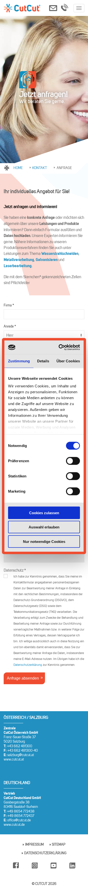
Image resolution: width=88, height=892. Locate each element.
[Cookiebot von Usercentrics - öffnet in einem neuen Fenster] (60, 347)
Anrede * (10, 326)
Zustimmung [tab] (19, 361)
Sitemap (59, 844)
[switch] (73, 461)
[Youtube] (53, 871)
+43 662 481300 (19, 746)
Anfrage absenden (23, 678)
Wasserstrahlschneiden (59, 254)
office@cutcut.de (19, 820)
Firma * (9, 305)
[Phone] (64, 9)
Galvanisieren (47, 260)
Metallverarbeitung (19, 260)
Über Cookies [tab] (68, 361)
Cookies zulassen (44, 513)
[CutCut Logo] (22, 8)
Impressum (34, 844)
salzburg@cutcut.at (20, 755)
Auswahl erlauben (44, 527)
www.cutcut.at (14, 759)
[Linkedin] (72, 871)
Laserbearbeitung (18, 266)
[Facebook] (15, 871)
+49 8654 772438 (20, 811)
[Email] (53, 9)
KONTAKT (39, 168)
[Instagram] (34, 871)
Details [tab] (43, 361)
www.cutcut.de (14, 824)
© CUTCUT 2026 (44, 884)
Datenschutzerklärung (27, 665)
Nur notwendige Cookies (44, 541)
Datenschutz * (15, 570)
